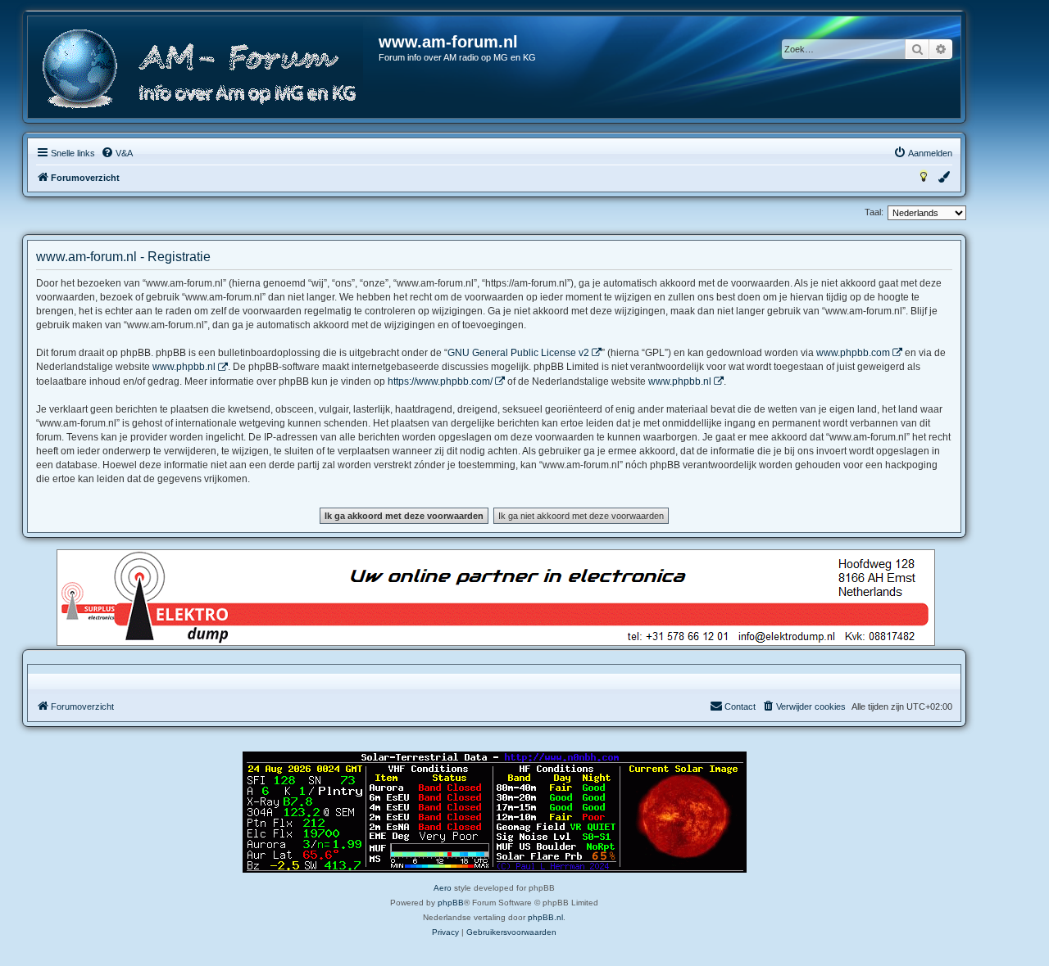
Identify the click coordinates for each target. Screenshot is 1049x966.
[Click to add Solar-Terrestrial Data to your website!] (495, 812)
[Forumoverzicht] (204, 69)
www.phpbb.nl (184, 366)
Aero (443, 887)
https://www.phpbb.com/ (440, 381)
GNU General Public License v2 (518, 353)
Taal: (874, 212)
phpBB (451, 902)
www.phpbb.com (853, 353)
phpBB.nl (545, 917)
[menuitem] (117, 153)
